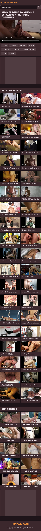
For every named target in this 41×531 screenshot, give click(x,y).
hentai (24, 45)
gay (6, 45)
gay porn (14, 45)
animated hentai (29, 49)
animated (8, 49)
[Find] (38, 7)
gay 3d (17, 49)
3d (5, 53)
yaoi (32, 45)
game (13, 53)
